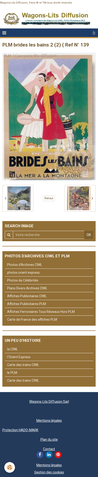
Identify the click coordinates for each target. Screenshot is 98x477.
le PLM (12, 373)
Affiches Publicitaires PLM (26, 304)
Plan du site (49, 439)
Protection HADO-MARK (20, 430)
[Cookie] (9, 467)
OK (89, 235)
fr (94, 33)
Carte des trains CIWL (23, 365)
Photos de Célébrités (22, 280)
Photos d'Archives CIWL (24, 265)
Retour (48, 198)
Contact (49, 449)
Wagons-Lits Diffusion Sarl (49, 401)
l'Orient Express (18, 357)
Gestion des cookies (49, 472)
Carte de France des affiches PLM (32, 319)
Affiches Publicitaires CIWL (27, 296)
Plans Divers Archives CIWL (27, 288)
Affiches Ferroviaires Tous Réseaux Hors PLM (41, 312)
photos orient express (23, 272)
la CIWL (12, 349)
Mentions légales (49, 420)
